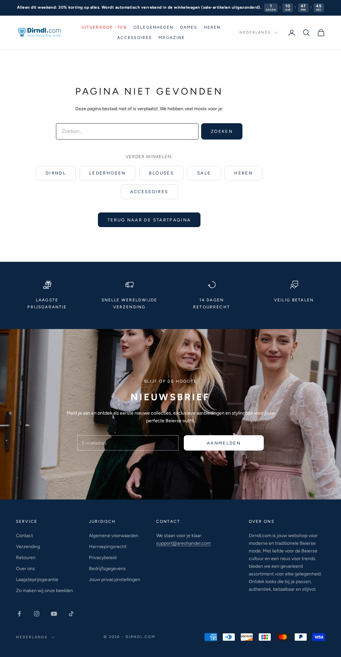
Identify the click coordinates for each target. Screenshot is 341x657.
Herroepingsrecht (108, 546)
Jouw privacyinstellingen (114, 579)
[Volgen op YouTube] (54, 613)
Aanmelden (224, 443)
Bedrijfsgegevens (107, 568)
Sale (204, 172)
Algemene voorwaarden (114, 535)
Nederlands (255, 32)
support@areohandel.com (183, 543)
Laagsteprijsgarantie (37, 579)
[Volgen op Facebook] (19, 613)
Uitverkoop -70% (104, 27)
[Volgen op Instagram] (36, 613)
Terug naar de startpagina (149, 219)
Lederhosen (107, 172)
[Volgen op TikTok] (71, 613)
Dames (188, 27)
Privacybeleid (103, 557)
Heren (212, 27)
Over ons (25, 568)
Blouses (161, 172)
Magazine (172, 37)
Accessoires (134, 37)
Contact (24, 535)
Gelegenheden (153, 27)
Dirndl (56, 172)
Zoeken (222, 131)
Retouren (26, 557)
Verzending (28, 546)
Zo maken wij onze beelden (44, 590)
